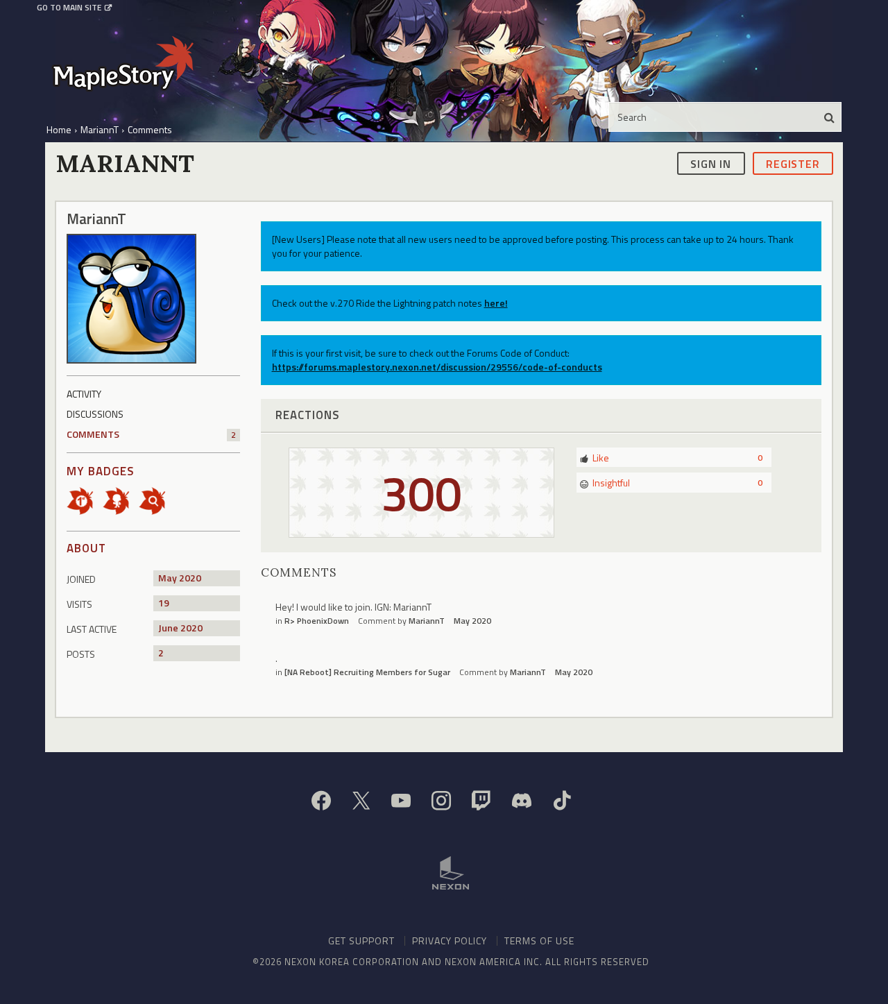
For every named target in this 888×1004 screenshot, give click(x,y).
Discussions (95, 414)
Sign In (710, 163)
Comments (151, 434)
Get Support (361, 940)
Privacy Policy (449, 940)
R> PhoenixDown (316, 620)
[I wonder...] (157, 500)
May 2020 (472, 620)
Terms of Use (539, 940)
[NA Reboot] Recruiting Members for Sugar (367, 672)
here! (496, 303)
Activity (84, 393)
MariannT (427, 620)
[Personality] (121, 500)
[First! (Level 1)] (85, 500)
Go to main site (69, 7)
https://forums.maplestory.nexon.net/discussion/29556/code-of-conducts (437, 366)
